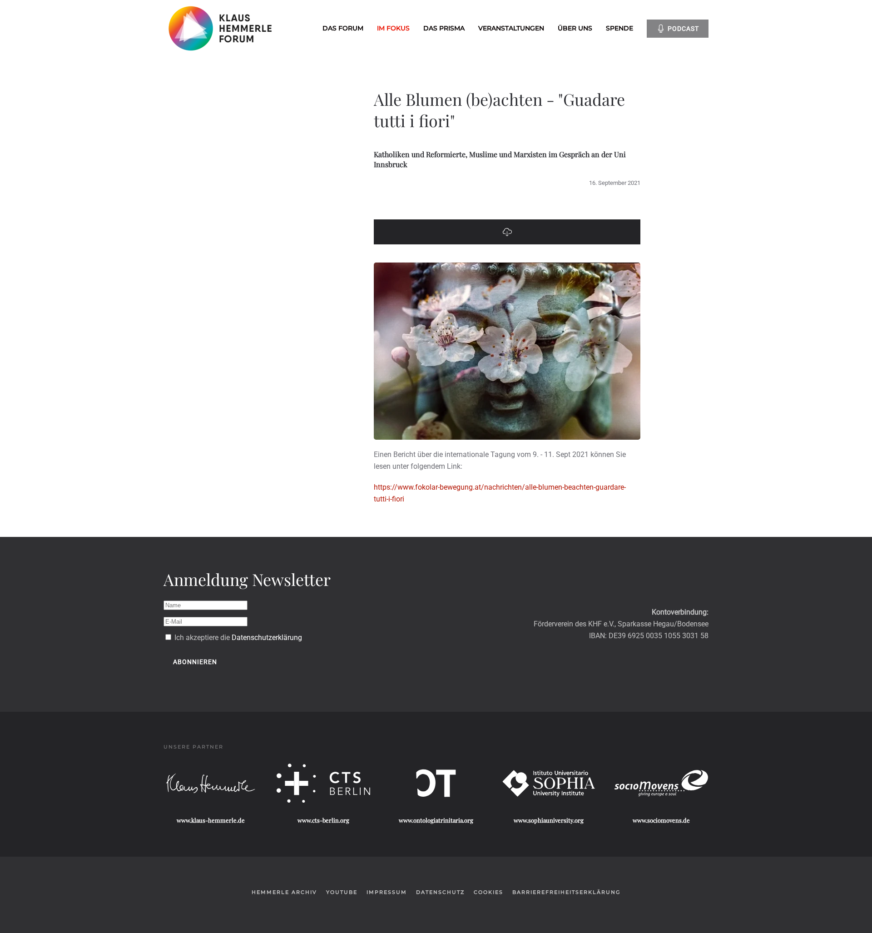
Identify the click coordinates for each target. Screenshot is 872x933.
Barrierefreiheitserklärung (566, 892)
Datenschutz (440, 892)
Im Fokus (393, 28)
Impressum (387, 892)
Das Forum (342, 28)
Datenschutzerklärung (267, 637)
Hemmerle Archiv (284, 892)
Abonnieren (195, 661)
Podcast (683, 28)
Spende (619, 28)
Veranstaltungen (511, 28)
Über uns (575, 28)
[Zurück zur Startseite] (221, 28)
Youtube (341, 892)
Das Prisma (444, 28)
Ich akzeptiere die (237, 637)
